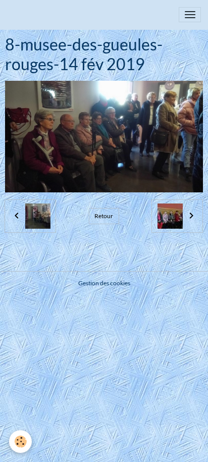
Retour (103, 216)
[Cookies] (20, 441)
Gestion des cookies (104, 283)
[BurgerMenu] (190, 14)
